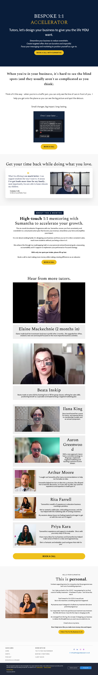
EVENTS (7, 654)
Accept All (85, 667)
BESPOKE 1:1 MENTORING (42, 654)
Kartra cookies (47, 667)
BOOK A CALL (49, 147)
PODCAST (8, 657)
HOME (7, 651)
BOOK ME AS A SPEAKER (12, 660)
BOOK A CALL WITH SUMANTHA (49, 53)
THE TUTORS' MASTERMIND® (44, 651)
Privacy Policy (10, 669)
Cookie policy (39, 667)
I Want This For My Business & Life (71, 632)
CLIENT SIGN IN (39, 657)
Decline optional (73, 667)
